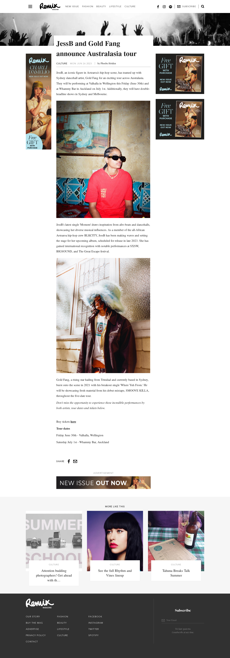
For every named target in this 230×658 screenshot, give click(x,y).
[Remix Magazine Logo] (50, 6)
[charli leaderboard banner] (103, 482)
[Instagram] (164, 6)
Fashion (87, 6)
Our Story (33, 616)
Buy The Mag (34, 622)
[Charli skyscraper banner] (38, 101)
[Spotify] (170, 6)
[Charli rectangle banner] (180, 74)
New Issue (72, 6)
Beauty (101, 6)
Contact (32, 641)
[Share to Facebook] (69, 461)
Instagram (95, 622)
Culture (130, 6)
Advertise (32, 629)
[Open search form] (202, 6)
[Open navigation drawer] (30, 6)
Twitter (93, 629)
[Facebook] (158, 6)
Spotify (93, 635)
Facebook (95, 616)
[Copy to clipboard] (75, 461)
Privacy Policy (36, 635)
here (73, 421)
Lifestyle (115, 6)
